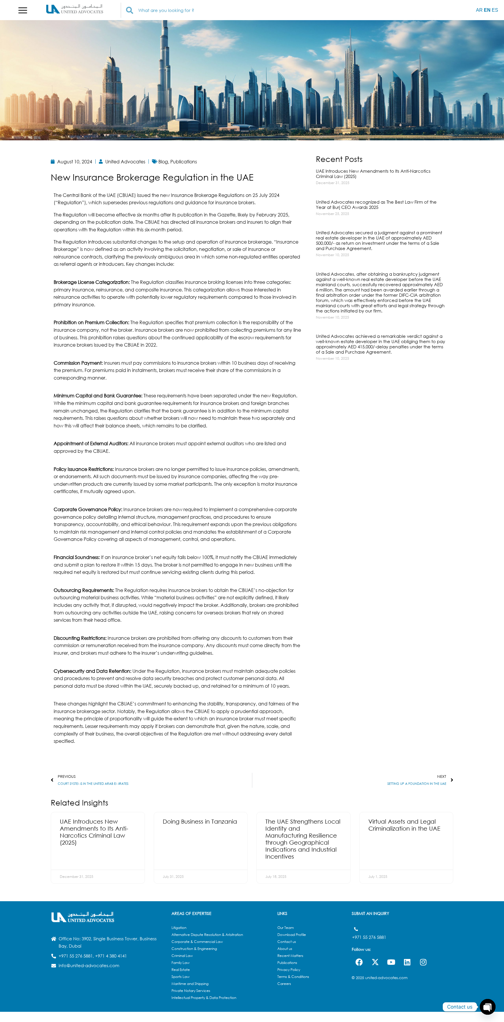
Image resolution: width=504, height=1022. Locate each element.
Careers (284, 983)
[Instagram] (423, 962)
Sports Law (181, 976)
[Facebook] (359, 962)
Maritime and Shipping (190, 983)
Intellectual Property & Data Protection (204, 997)
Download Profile (291, 934)
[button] (23, 10)
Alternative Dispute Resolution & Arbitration (207, 934)
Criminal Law (182, 955)
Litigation (179, 927)
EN (487, 10)
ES (495, 10)
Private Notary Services (191, 990)
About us (284, 948)
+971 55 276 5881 (369, 937)
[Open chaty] (488, 1007)
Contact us (286, 941)
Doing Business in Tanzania (200, 821)
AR (479, 10)
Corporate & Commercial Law (197, 941)
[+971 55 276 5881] (356, 929)
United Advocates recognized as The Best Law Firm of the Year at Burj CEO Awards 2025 (376, 204)
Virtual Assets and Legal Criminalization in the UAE (404, 825)
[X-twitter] (375, 962)
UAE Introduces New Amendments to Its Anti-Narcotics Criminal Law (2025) (373, 173)
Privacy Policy (288, 969)
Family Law (181, 962)
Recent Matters (290, 955)
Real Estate (181, 969)
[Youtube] (391, 962)
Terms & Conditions (293, 976)
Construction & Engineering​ (194, 948)
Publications (287, 962)
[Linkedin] (407, 962)
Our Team (285, 927)
